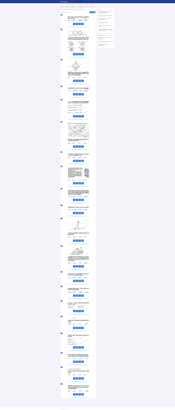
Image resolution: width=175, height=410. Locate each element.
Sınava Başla (93, 12)
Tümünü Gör (111, 9)
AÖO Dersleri (67, 6)
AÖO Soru (62, 6)
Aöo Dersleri (92, 4)
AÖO (62, 408)
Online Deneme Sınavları (80, 6)
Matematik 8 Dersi (73, 6)
